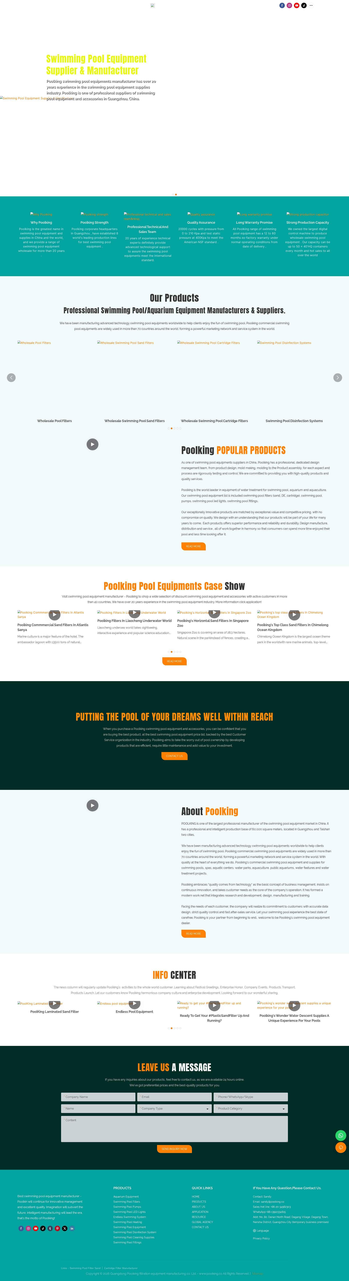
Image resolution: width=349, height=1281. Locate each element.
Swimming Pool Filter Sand (85, 1268)
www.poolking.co (210, 1273)
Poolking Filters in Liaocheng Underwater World (134, 621)
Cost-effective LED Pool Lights (294, 421)
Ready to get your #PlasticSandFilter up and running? (214, 1018)
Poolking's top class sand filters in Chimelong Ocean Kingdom (292, 627)
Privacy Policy (261, 1238)
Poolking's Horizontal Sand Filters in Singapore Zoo (213, 623)
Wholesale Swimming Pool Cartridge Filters (134, 421)
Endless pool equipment (134, 1012)
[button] (173, 194)
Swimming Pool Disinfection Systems (214, 421)
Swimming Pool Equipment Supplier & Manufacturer (96, 64)
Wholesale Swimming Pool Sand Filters (55, 421)
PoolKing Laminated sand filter (54, 1012)
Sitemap (257, 1273)
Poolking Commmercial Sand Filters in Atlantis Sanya (52, 627)
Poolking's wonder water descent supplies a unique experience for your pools (294, 1018)
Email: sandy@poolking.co (171, 5)
